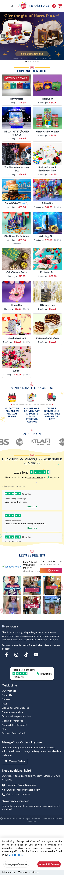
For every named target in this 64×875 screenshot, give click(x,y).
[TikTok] (26, 655)
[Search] (12, 6)
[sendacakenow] (11, 566)
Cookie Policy (15, 854)
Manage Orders (17, 761)
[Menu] (5, 6)
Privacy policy (8, 872)
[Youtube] (36, 655)
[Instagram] (16, 655)
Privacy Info (48, 818)
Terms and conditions (28, 872)
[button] (3, 36)
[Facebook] (6, 655)
